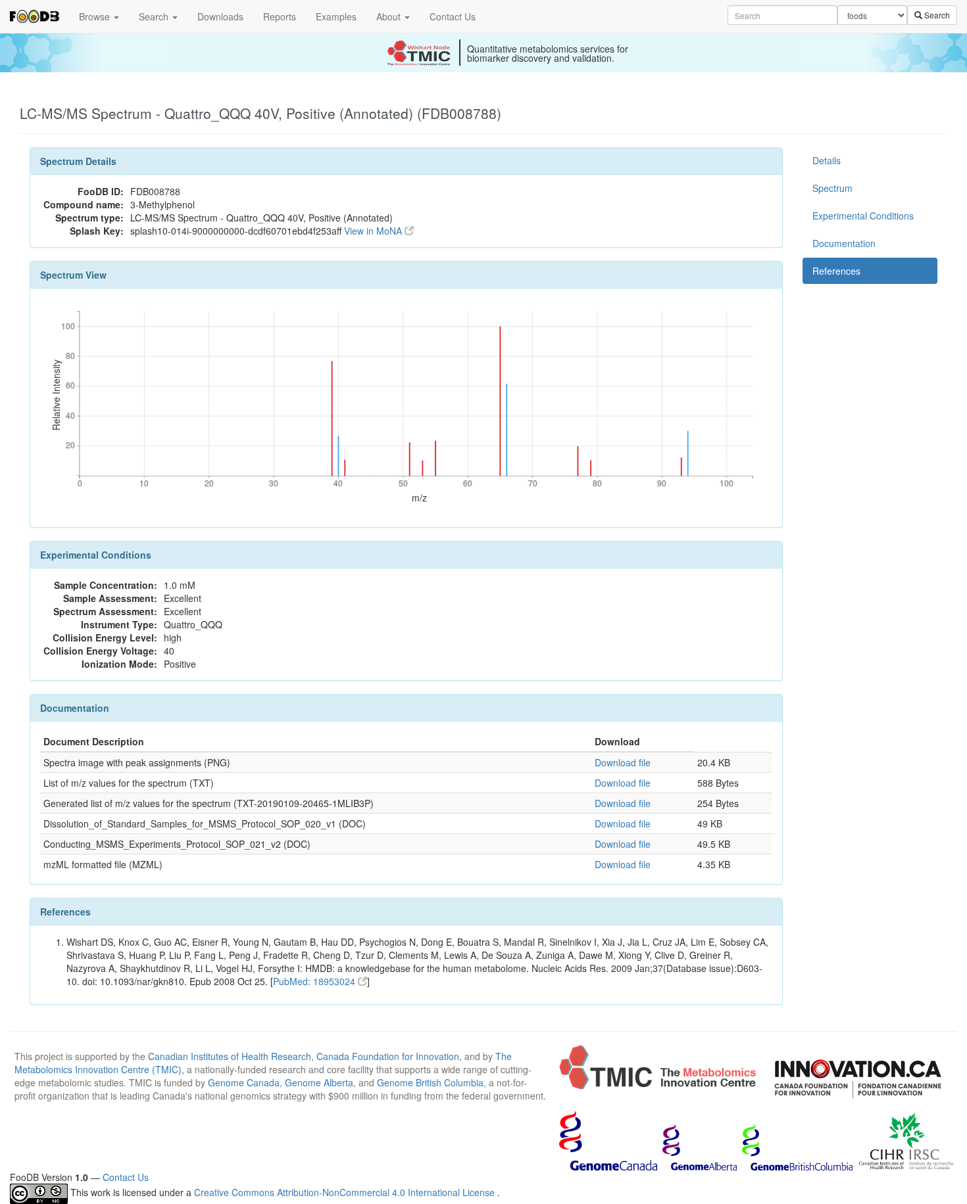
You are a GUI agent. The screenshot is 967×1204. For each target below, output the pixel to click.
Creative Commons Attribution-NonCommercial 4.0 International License (345, 1192)
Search (155, 16)
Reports (279, 16)
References (836, 270)
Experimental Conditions (863, 215)
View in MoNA (374, 230)
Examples (336, 16)
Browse (95, 16)
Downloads (220, 16)
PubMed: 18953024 (315, 981)
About (389, 16)
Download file (623, 762)
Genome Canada (244, 1082)
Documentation (844, 243)
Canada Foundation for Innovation (387, 1056)
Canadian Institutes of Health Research (229, 1056)
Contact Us (453, 16)
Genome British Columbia (430, 1082)
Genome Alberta (319, 1082)
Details (826, 160)
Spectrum (832, 188)
